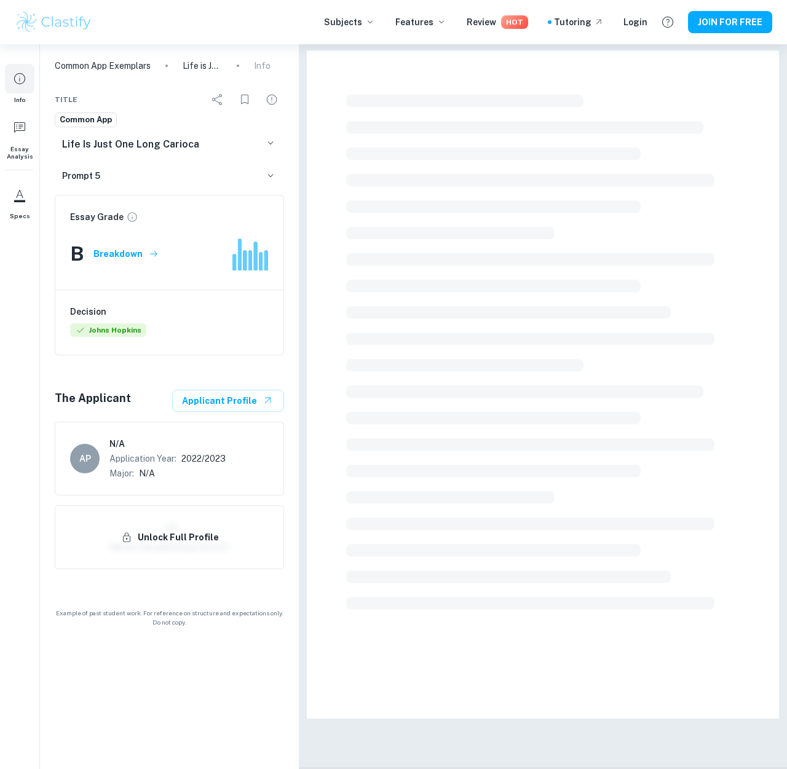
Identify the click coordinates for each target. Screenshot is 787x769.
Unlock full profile (178, 537)
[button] (19, 83)
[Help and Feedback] (667, 22)
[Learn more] (132, 217)
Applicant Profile (219, 401)
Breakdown (118, 254)
